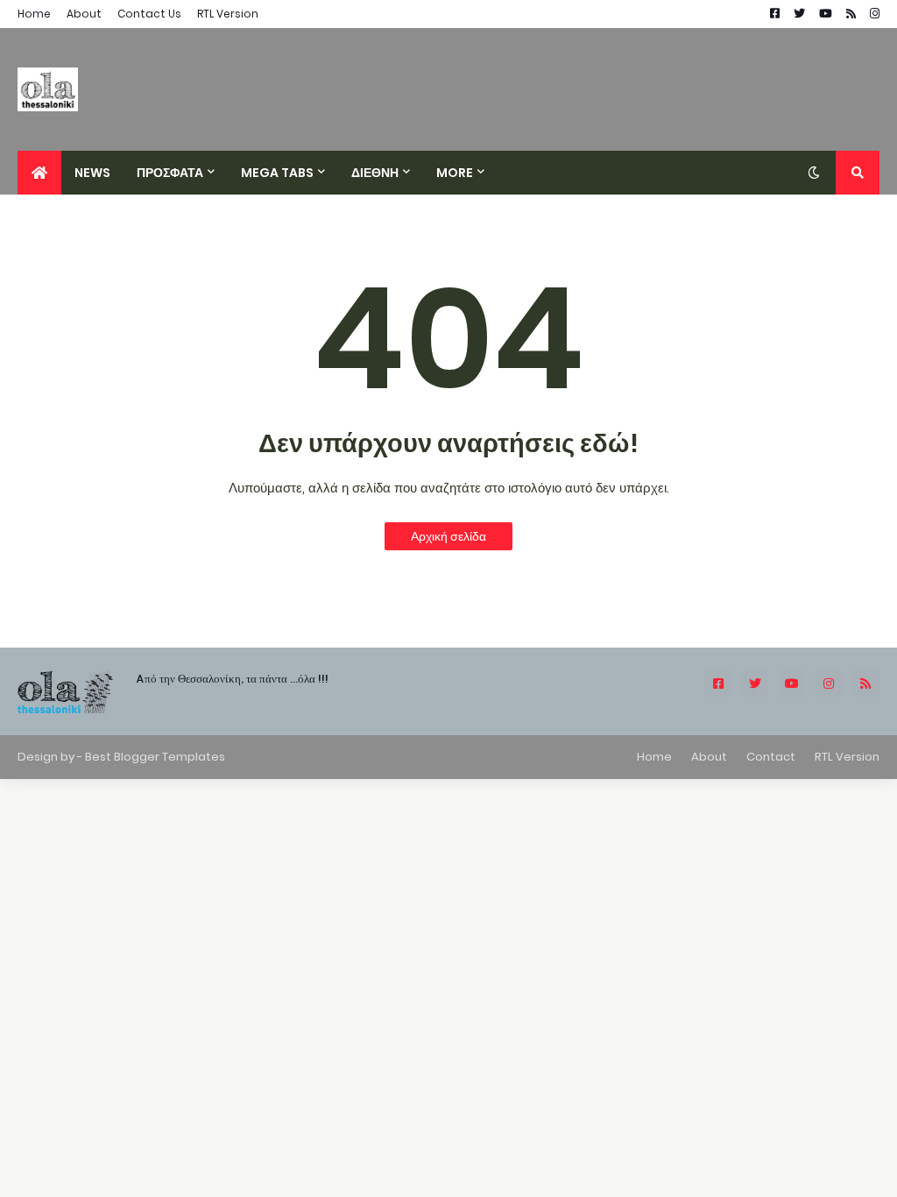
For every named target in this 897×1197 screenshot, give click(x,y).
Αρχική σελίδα (448, 536)
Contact (770, 756)
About (84, 13)
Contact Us (149, 13)
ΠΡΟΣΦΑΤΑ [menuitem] (170, 172)
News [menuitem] (92, 172)
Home (34, 13)
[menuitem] (39, 173)
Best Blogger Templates (155, 756)
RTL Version (227, 13)
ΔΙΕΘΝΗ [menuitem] (375, 172)
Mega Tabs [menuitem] (277, 172)
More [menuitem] (454, 172)
